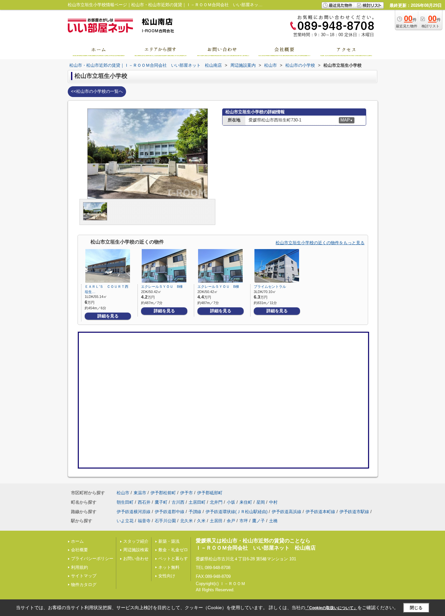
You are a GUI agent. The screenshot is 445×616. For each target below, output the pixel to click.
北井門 (216, 502)
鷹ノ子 (258, 520)
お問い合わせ (136, 558)
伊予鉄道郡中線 (169, 511)
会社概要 (79, 549)
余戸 (231, 520)
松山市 (123, 492)
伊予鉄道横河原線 (134, 511)
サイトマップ (83, 575)
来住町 (245, 502)
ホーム (77, 541)
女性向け (166, 575)
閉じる (416, 607)
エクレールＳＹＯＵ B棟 (162, 286)
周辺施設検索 (136, 549)
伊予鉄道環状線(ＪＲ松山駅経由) (236, 511)
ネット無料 (168, 567)
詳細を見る (108, 316)
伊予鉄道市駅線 (354, 511)
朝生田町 (125, 502)
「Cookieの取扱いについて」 (331, 608)
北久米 (186, 520)
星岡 (260, 502)
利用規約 (79, 567)
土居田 (216, 520)
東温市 (140, 492)
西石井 (144, 502)
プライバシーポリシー (92, 558)
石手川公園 (165, 520)
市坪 (243, 520)
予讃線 (195, 511)
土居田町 (197, 502)
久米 (201, 520)
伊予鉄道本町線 (320, 511)
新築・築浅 (168, 541)
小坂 (231, 502)
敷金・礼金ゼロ (173, 549)
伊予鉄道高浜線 (286, 511)
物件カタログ (83, 584)
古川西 (178, 502)
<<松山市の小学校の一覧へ (97, 91)
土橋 (273, 520)
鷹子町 (161, 502)
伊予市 (186, 492)
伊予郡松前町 (163, 492)
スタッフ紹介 (136, 541)
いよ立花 (125, 520)
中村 (273, 502)
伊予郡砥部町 (210, 492)
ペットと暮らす (173, 558)
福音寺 (144, 520)
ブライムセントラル (270, 286)
